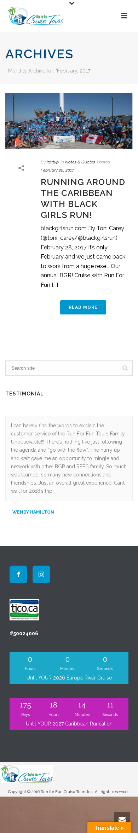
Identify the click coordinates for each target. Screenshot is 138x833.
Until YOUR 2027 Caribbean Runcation (69, 724)
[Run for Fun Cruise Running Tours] (26, 773)
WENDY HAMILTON (33, 512)
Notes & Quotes (80, 162)
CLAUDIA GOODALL (33, 520)
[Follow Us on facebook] (18, 574)
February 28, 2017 (57, 170)
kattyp (53, 162)
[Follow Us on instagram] (41, 574)
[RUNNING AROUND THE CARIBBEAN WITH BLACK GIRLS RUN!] (69, 121)
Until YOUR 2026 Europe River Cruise (69, 678)
